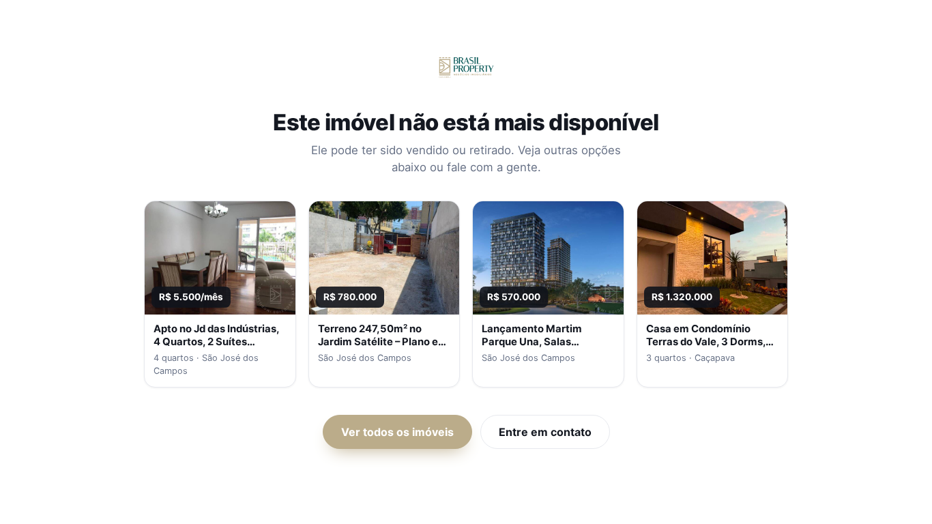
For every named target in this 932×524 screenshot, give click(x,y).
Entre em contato (545, 432)
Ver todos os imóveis (397, 432)
